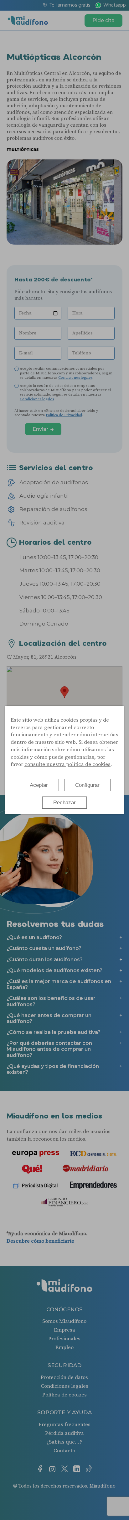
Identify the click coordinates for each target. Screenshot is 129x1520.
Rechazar (64, 803)
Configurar (87, 785)
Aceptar (39, 785)
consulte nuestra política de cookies (67, 764)
